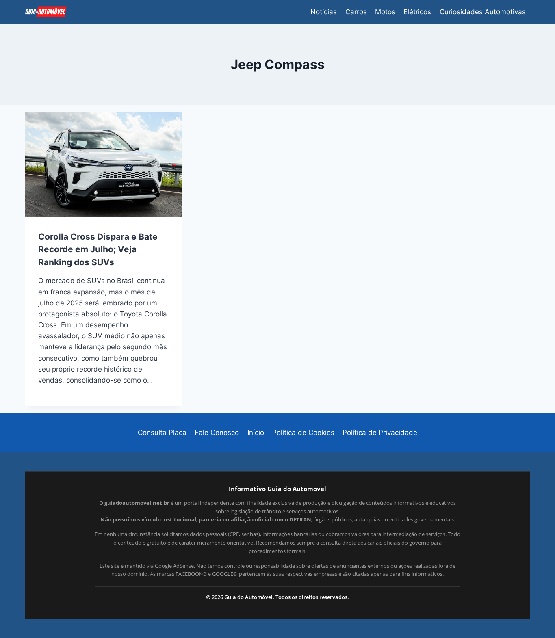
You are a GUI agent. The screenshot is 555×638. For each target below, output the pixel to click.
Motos (385, 12)
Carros (356, 12)
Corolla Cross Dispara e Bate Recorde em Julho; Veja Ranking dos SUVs (98, 249)
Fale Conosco (217, 432)
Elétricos (417, 12)
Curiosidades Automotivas (483, 12)
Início (255, 432)
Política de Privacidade (380, 432)
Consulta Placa (162, 432)
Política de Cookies (303, 432)
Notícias (323, 12)
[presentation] (103, 164)
